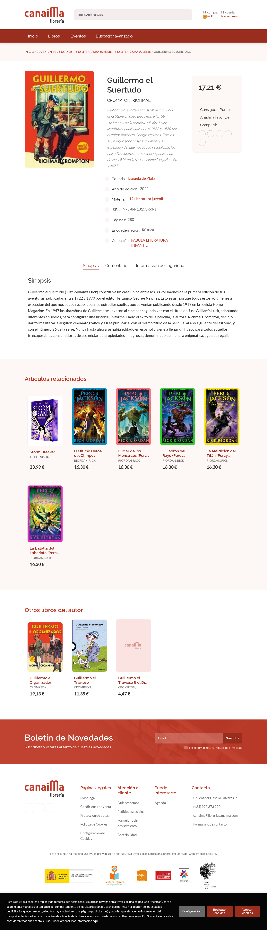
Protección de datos (94, 815)
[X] (50, 807)
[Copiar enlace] (202, 142)
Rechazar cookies (220, 911)
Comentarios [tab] (117, 265)
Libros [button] (54, 36)
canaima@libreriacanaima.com (215, 815)
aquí (96, 921)
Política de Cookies (93, 824)
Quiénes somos (128, 803)
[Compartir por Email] (228, 133)
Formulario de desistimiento (127, 823)
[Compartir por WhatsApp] (219, 133)
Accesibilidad (127, 835)
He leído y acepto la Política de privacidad (215, 747)
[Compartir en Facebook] (202, 133)
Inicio (29, 51)
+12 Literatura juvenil (94, 51)
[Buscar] (186, 14)
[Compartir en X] (210, 133)
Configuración (192, 911)
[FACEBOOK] (29, 807)
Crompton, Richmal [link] (129, 100)
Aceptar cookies (247, 911)
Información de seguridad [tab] (160, 265)
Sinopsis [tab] (91, 265)
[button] (210, 14)
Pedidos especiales (130, 812)
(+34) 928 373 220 (206, 807)
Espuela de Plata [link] (141, 178)
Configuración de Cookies (92, 836)
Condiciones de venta (95, 807)
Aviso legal (88, 798)
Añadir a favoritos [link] (215, 117)
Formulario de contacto (210, 824)
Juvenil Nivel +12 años (55, 51)
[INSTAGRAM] (39, 807)
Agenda (160, 803)
